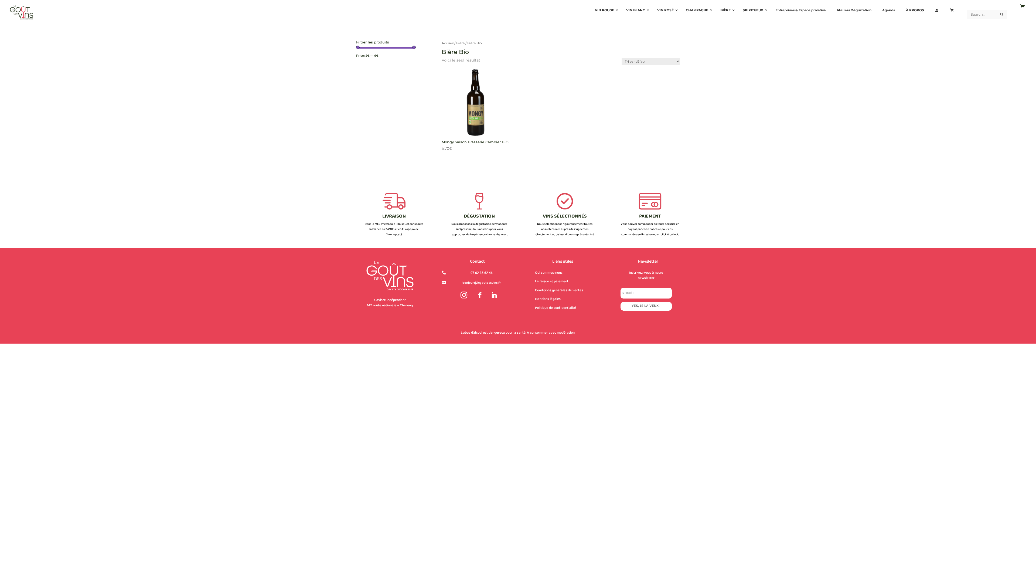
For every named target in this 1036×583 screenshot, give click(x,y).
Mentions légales (548, 299)
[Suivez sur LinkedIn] (494, 295)
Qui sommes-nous (549, 273)
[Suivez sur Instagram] (464, 295)
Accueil (448, 43)
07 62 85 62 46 (482, 273)
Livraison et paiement (551, 281)
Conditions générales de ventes (559, 290)
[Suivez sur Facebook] (480, 295)
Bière (460, 43)
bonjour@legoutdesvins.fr (481, 283)
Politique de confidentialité (555, 308)
